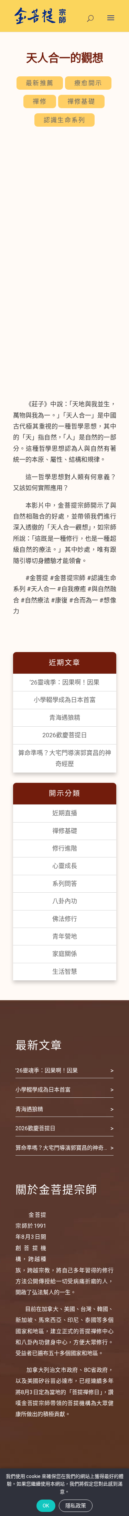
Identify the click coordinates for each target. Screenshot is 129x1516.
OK (46, 1506)
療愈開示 (88, 83)
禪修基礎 (81, 101)
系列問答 (64, 883)
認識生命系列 (65, 120)
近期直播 (64, 813)
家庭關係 (64, 953)
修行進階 (64, 848)
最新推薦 (40, 83)
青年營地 (64, 936)
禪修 (40, 101)
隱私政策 (75, 1506)
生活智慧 (64, 971)
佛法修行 (64, 918)
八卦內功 (64, 901)
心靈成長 (64, 865)
